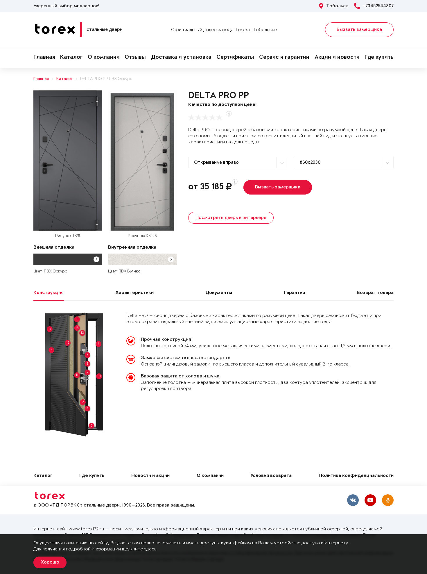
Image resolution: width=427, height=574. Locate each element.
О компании (104, 57)
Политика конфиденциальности (356, 475)
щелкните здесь (139, 549)
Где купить (379, 57)
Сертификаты (235, 57)
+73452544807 (378, 6)
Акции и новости (337, 57)
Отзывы (135, 57)
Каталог (71, 57)
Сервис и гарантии (284, 57)
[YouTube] (370, 500)
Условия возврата (271, 475)
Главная (44, 57)
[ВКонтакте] (353, 500)
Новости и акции (150, 475)
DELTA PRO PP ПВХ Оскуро (106, 79)
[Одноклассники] (388, 500)
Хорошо (50, 562)
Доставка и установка (181, 57)
